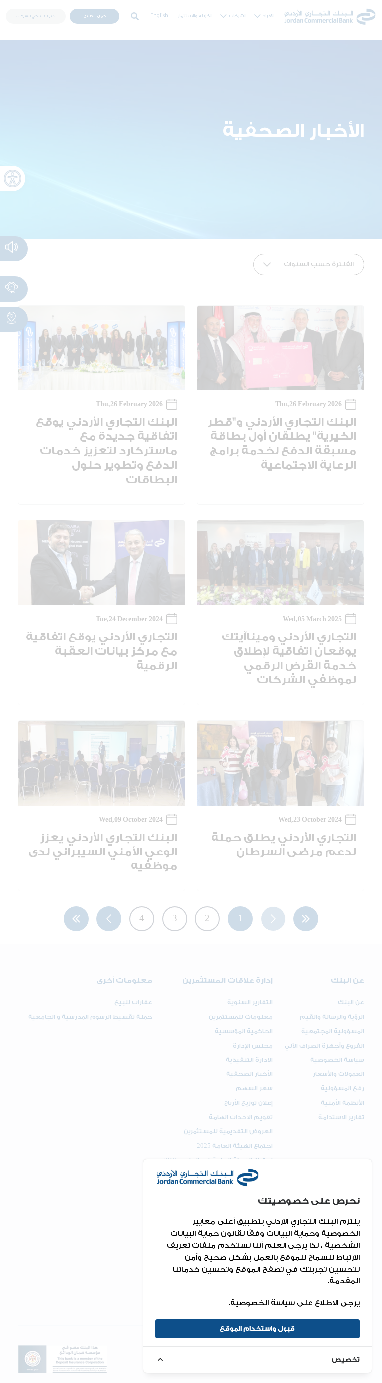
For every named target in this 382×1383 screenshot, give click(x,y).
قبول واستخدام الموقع (257, 1328)
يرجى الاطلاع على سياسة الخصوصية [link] (295, 1303)
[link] (257, 1359)
